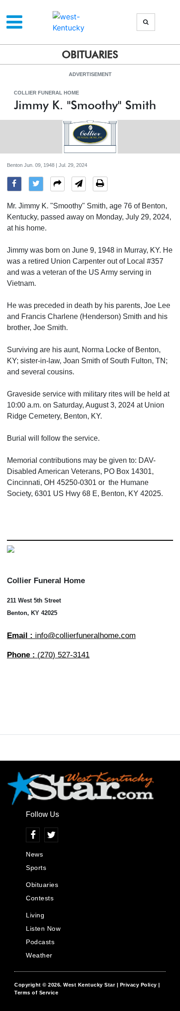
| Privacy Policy (137, 984)
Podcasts (40, 942)
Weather (39, 955)
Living (35, 915)
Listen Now (43, 928)
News (34, 854)
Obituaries (42, 884)
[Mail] (79, 185)
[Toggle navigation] (14, 22)
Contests (40, 898)
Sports (36, 867)
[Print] (100, 185)
